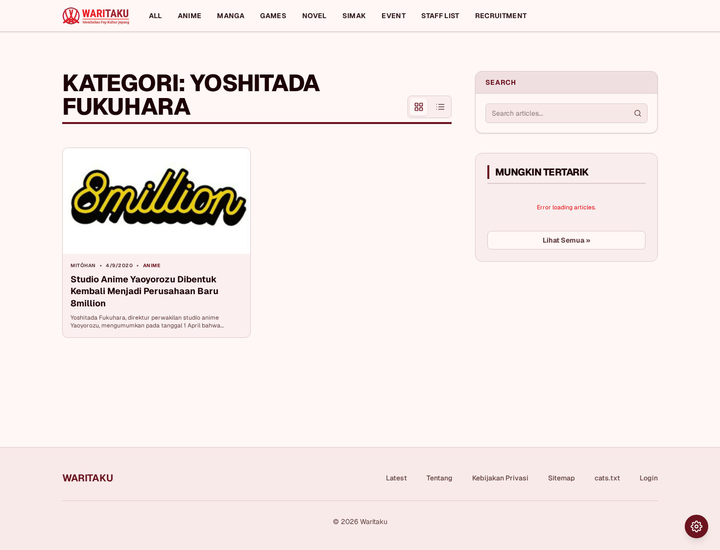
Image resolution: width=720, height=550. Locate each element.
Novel (314, 15)
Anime (190, 15)
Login (649, 478)
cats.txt (607, 478)
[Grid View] (419, 107)
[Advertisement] (548, 342)
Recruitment (501, 15)
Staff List (440, 15)
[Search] (638, 113)
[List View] (440, 107)
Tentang (440, 478)
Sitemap (561, 478)
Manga (230, 15)
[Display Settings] (696, 526)
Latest (396, 478)
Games (273, 15)
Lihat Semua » (566, 240)
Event (394, 15)
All (155, 15)
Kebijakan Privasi (500, 478)
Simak (354, 15)
